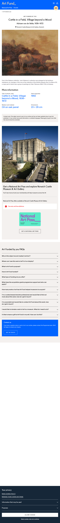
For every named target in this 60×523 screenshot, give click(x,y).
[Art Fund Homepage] (9, 3)
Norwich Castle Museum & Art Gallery (36, 201)
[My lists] (54, 3)
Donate (16, 8)
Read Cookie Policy (9, 493)
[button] (30, 231)
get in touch (47, 118)
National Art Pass (7, 8)
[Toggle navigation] (56, 8)
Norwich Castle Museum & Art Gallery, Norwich (30, 27)
